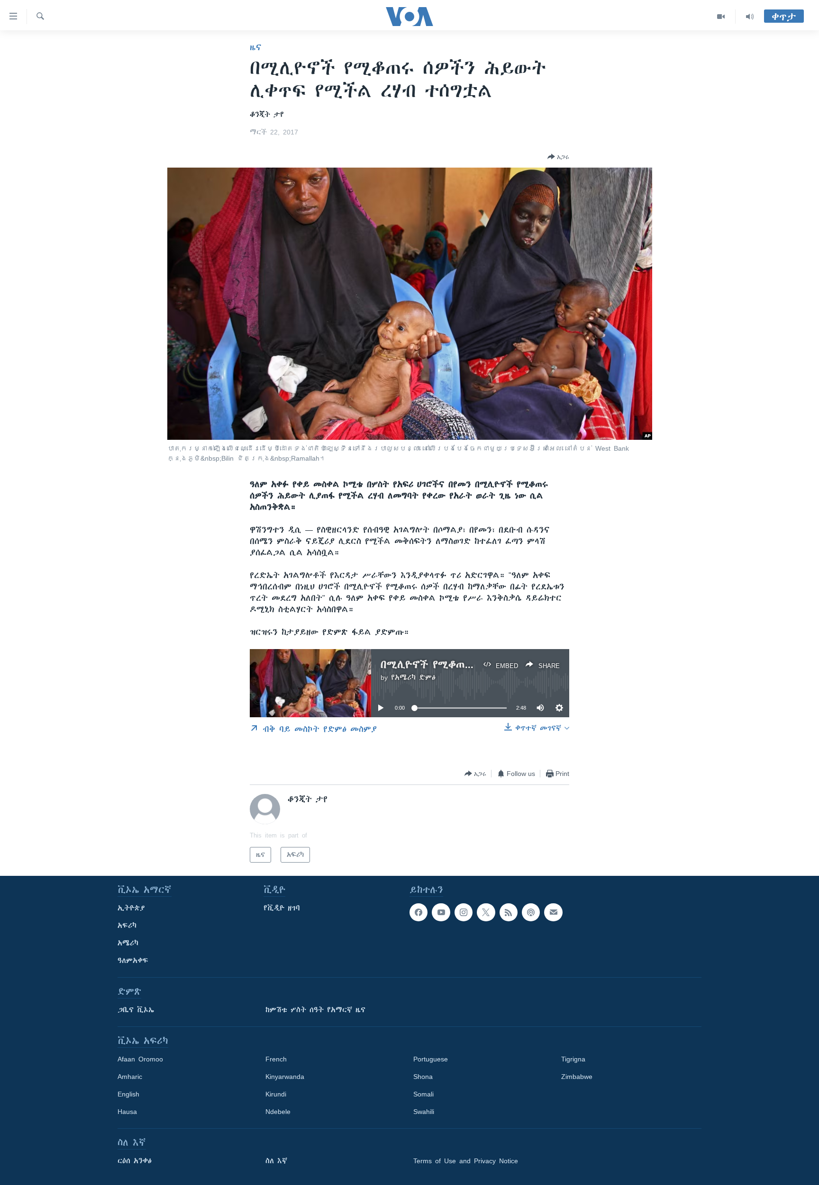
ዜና (256, 47)
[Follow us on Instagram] (464, 912)
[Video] (721, 16)
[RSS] (509, 912)
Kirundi (275, 1094)
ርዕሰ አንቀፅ (135, 1161)
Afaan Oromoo (140, 1059)
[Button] (558, 156)
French (276, 1059)
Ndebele (278, 1111)
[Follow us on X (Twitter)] (486, 912)
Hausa (127, 1111)
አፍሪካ (127, 925)
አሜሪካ (128, 943)
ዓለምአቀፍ (133, 960)
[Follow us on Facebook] (419, 912)
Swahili (423, 1111)
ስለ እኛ (276, 1161)
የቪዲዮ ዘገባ (282, 908)
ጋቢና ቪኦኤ (136, 1010)
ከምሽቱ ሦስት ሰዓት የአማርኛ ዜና (315, 1010)
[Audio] (750, 16)
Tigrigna (573, 1059)
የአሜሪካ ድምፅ (413, 677)
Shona (423, 1076)
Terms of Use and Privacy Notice (465, 1161)
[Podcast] (531, 912)
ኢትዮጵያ (131, 908)
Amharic (130, 1076)
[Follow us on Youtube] (441, 912)
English (128, 1094)
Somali (423, 1094)
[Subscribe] (553, 912)
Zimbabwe (576, 1076)
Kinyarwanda (284, 1076)
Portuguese (430, 1059)
